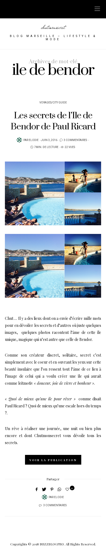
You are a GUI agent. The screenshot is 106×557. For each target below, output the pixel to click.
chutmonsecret (53, 27)
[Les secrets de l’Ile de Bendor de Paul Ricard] (53, 193)
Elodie (34, 140)
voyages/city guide (53, 103)
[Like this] (68, 489)
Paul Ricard (14, 405)
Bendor (85, 339)
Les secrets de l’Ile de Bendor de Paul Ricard (53, 121)
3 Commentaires (75, 140)
